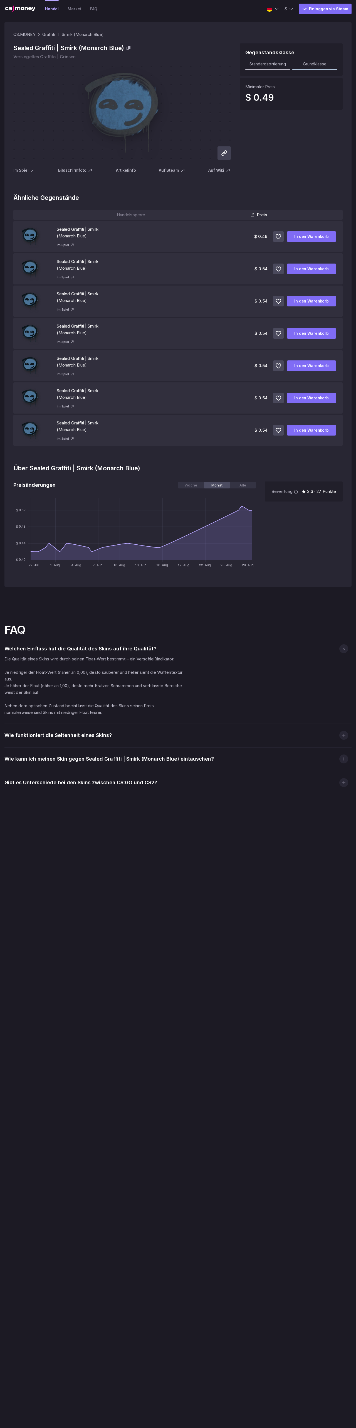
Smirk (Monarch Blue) (83, 34)
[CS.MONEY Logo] (20, 9)
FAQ (93, 8)
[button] (343, 648)
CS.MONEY (24, 34)
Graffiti (48, 34)
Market (74, 8)
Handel (52, 8)
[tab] (191, 485)
